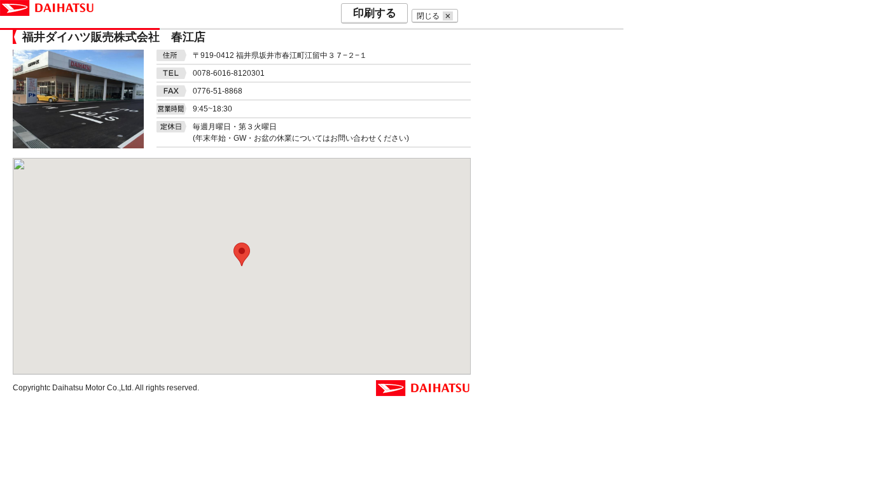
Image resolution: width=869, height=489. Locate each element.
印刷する (374, 13)
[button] (241, 254)
